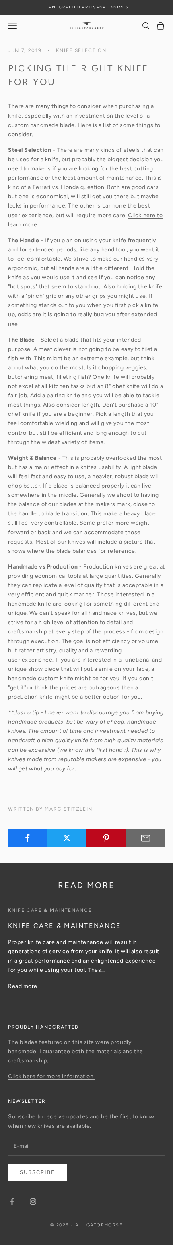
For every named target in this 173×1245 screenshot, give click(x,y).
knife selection (81, 50)
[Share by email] (145, 838)
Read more (22, 986)
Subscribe (37, 1172)
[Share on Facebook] (27, 838)
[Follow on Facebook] (12, 1201)
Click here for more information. (51, 1076)
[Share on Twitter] (66, 838)
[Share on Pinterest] (106, 838)
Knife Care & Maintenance (64, 926)
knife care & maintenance (50, 910)
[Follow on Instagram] (33, 1201)
